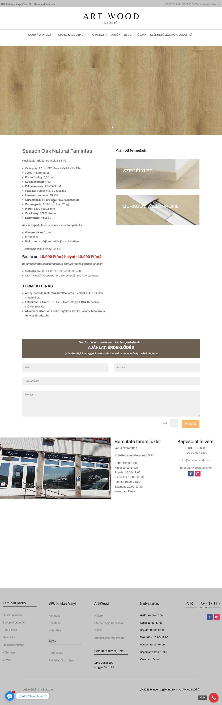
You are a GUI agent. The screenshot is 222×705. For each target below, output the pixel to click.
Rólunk (98, 615)
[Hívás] (214, 697)
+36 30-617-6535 (173, 4)
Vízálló (7, 659)
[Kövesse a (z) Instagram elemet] (197, 473)
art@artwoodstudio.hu (210, 4)
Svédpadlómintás (14, 622)
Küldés (190, 424)
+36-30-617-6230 (190, 4)
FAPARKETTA (99, 35)
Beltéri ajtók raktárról (62, 660)
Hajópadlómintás (13, 644)
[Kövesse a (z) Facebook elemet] (191, 473)
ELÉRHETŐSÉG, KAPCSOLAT (168, 35)
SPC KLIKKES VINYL (70, 35)
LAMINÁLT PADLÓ (39, 35)
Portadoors (56, 653)
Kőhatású (9, 652)
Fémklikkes (10, 629)
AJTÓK (115, 35)
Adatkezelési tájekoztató (109, 637)
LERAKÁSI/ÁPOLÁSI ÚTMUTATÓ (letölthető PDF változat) (62, 275)
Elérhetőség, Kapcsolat (109, 623)
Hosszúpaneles (12, 615)
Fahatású (54, 615)
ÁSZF (98, 630)
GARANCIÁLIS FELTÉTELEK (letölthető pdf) (53, 271)
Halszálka (9, 637)
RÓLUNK (140, 35)
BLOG (128, 35)
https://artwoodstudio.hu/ (196, 467)
